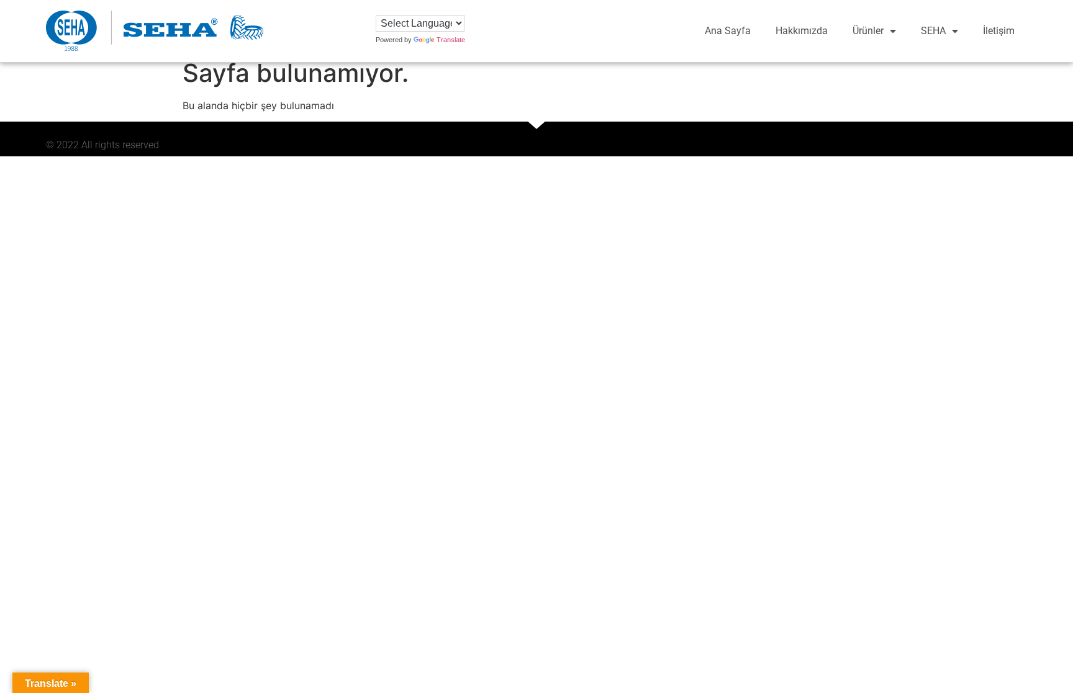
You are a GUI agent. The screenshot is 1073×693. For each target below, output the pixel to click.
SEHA (933, 31)
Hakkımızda (802, 31)
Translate (451, 39)
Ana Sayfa (728, 31)
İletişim (999, 31)
